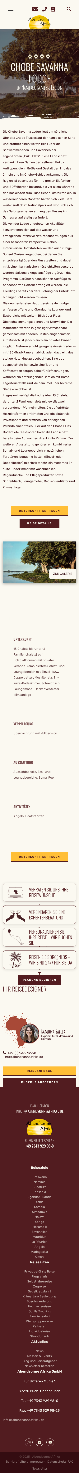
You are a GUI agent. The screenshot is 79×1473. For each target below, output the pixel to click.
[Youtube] (50, 1442)
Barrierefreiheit (17, 1461)
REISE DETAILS (39, 523)
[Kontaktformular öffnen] (35, 8)
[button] (39, 564)
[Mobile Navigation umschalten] (10, 9)
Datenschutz (56, 1461)
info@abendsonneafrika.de (23, 1057)
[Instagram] (29, 1442)
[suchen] (69, 9)
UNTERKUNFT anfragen (39, 511)
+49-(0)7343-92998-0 (23, 1053)
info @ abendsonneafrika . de (23, 1420)
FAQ (70, 1461)
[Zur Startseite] (39, 22)
